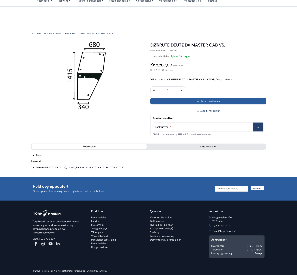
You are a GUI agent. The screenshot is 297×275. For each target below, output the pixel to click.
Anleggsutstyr (99, 228)
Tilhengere (97, 232)
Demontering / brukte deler (165, 239)
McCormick (97, 224)
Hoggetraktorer (100, 247)
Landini (95, 221)
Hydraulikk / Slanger (161, 224)
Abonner (257, 188)
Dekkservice (157, 221)
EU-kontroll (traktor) (161, 228)
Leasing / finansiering (162, 236)
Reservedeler (98, 217)
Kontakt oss (216, 211)
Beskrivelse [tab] (89, 146)
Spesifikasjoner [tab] (208, 146)
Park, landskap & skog (103, 239)
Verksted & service (161, 217)
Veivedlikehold (99, 236)
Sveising (154, 232)
